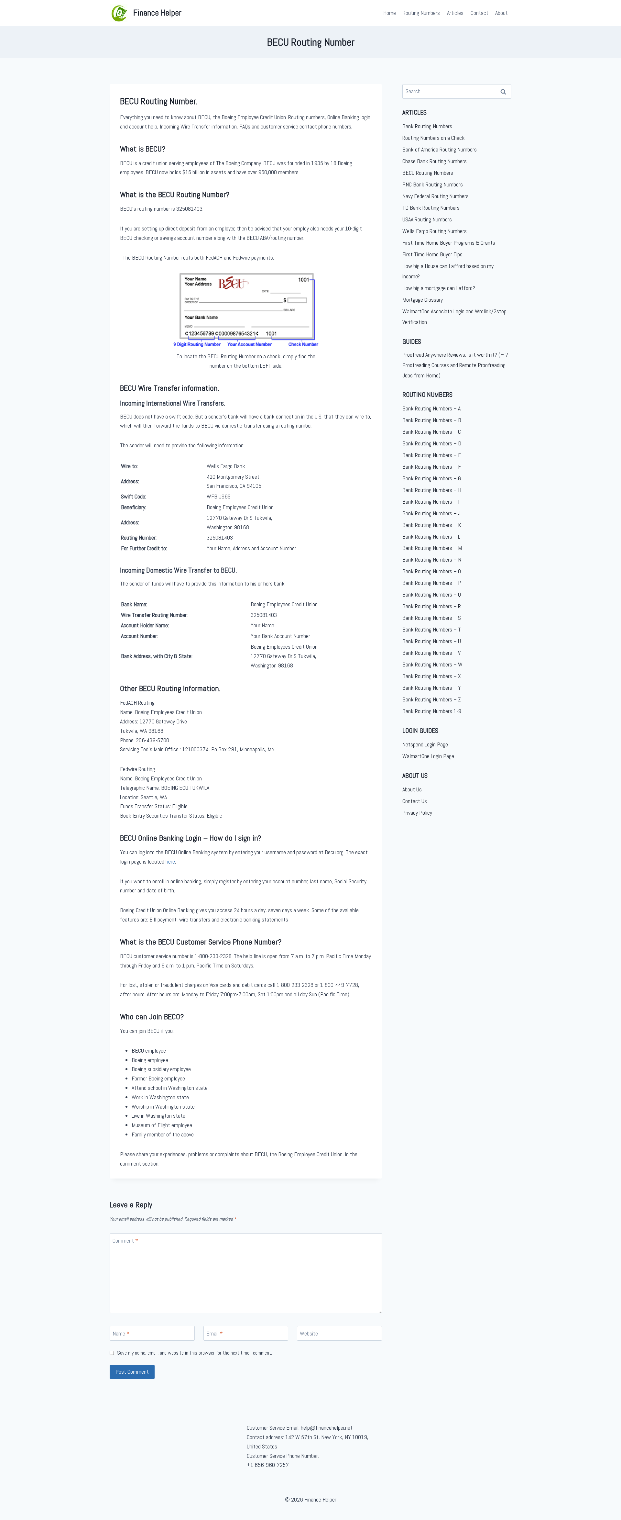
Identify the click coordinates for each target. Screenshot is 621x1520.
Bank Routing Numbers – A (431, 408)
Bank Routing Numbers (427, 126)
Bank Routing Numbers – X (431, 676)
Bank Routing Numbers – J (431, 513)
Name (121, 1333)
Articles (455, 13)
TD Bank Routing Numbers (431, 207)
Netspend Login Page (425, 744)
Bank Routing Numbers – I (430, 501)
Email (214, 1333)
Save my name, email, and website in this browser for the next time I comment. (194, 1352)
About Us (412, 789)
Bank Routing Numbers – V (431, 652)
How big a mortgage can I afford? (438, 288)
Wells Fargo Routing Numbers (434, 231)
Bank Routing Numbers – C (431, 431)
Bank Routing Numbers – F (431, 466)
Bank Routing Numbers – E (431, 455)
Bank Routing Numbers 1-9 (431, 711)
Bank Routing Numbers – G (431, 478)
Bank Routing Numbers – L (431, 536)
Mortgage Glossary (422, 299)
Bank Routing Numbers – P (431, 583)
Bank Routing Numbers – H (431, 490)
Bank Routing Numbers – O (431, 571)
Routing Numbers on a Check (433, 137)
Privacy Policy (417, 812)
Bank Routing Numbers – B (431, 420)
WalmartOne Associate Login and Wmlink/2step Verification (454, 316)
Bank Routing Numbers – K (431, 525)
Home (389, 13)
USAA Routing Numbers (427, 219)
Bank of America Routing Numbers (439, 149)
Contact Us (414, 801)
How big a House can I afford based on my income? (448, 271)
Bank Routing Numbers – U (431, 641)
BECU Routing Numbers (427, 172)
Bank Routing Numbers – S (431, 617)
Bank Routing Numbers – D (431, 443)
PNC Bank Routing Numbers (432, 184)
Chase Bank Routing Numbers (434, 161)
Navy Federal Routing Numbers (435, 196)
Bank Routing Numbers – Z (431, 699)
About (501, 13)
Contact (479, 13)
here (170, 861)
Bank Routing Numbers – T (431, 629)
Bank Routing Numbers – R (431, 606)
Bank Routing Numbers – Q (431, 594)
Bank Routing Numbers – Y (431, 687)
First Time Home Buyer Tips (432, 254)
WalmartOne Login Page (428, 756)
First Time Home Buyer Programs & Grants (448, 242)
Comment (125, 1241)
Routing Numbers (421, 13)
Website (309, 1333)
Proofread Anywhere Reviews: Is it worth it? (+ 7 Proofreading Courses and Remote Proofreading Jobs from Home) (455, 365)
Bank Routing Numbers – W (432, 664)
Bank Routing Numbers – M (432, 548)
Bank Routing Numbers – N (431, 559)
